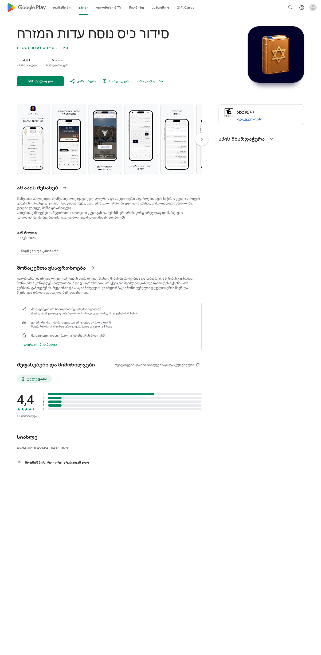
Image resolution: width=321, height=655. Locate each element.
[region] (111, 62)
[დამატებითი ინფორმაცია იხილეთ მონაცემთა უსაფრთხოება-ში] (92, 268)
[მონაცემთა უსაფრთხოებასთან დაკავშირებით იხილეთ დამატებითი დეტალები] (40, 344)
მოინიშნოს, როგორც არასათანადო (53, 462)
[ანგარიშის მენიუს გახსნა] (313, 7)
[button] (33, 139)
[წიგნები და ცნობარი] (39, 250)
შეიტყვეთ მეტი (41, 313)
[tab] (61, 7)
